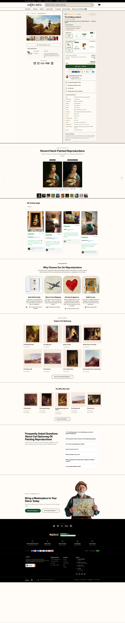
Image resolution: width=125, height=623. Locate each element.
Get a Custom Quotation (50, 510)
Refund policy (76, 579)
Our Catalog (53, 563)
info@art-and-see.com (76, 78)
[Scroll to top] (123, 621)
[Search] (92, 4)
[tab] (39, 195)
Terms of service (83, 579)
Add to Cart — (80, 66)
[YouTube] (84, 574)
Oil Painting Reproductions (55, 559)
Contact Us (65, 561)
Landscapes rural (82, 122)
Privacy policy (96, 579)
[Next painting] (122, 177)
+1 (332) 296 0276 (75, 77)
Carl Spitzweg (33, 13)
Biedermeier (76, 113)
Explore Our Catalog (32, 510)
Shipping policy (90, 579)
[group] (62, 175)
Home (28, 13)
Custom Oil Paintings (54, 561)
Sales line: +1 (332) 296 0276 (61, 1)
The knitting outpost (41, 13)
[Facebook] (77, 574)
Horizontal (76, 120)
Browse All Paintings (61, 419)
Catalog (64, 566)
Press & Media (66, 563)
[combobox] (69, 4)
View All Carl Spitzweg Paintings (61, 376)
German (75, 118)
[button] (99, 4)
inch (91, 32)
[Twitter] (79, 574)
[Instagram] (82, 574)
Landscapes (76, 122)
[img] (31, 233)
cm (94, 32)
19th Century (76, 116)
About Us (65, 559)
